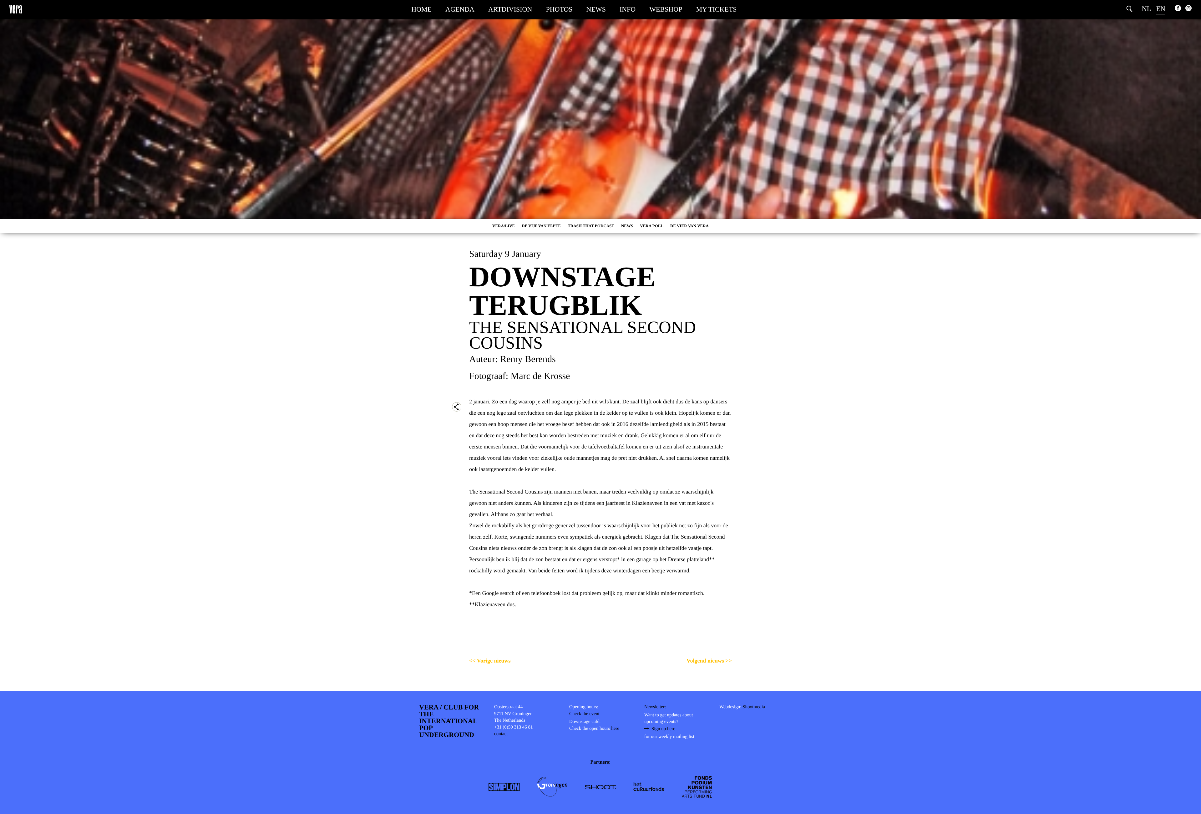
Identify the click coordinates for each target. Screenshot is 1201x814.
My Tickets (716, 9)
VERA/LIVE (503, 225)
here (615, 728)
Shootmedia (753, 706)
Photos (559, 9)
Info (628, 9)
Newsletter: (655, 706)
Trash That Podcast (591, 225)
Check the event (584, 713)
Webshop (665, 9)
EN (1160, 9)
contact (501, 733)
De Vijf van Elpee (541, 225)
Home (421, 9)
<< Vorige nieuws (490, 661)
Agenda (459, 9)
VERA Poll (651, 225)
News (596, 9)
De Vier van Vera (689, 225)
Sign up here (663, 728)
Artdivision (510, 9)
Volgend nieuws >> (709, 661)
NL (1146, 9)
